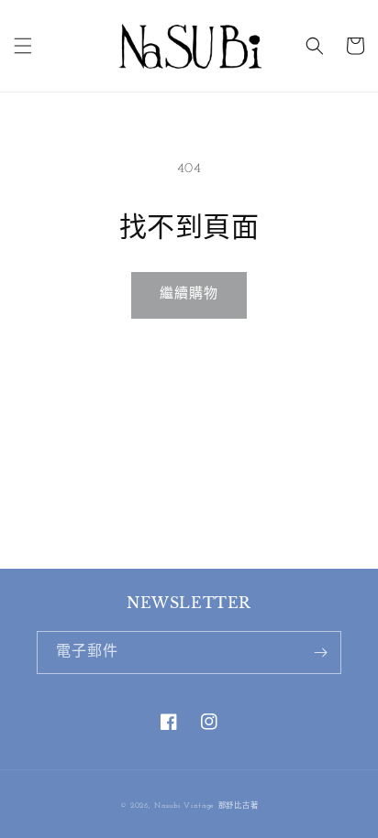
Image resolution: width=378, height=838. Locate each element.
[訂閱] (320, 652)
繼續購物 (189, 294)
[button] (23, 46)
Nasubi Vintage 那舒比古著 (206, 806)
